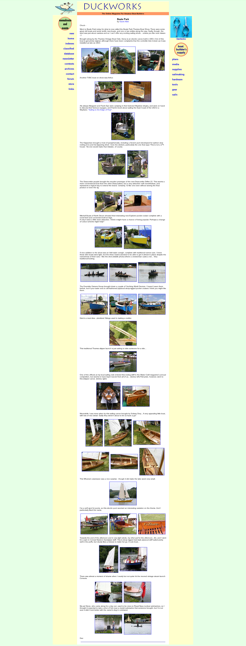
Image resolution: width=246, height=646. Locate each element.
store (71, 84)
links (71, 89)
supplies (177, 69)
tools (175, 84)
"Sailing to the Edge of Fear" (100, 110)
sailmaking (178, 74)
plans (175, 59)
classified (68, 48)
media (175, 64)
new (72, 33)
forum (70, 79)
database (69, 53)
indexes (69, 43)
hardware (177, 79)
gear (174, 89)
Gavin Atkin (124, 22)
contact (70, 74)
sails (174, 94)
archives (69, 68)
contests (69, 63)
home (71, 38)
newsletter (68, 58)
